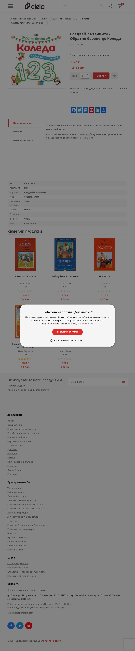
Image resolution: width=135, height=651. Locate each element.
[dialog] (67, 325)
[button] (67, 340)
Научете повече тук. (83, 323)
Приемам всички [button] (67, 332)
